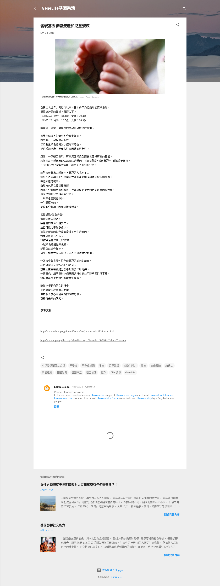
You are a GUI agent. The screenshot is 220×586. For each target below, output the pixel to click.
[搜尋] (184, 9)
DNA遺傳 (116, 372)
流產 (143, 365)
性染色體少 (130, 365)
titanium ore (97, 395)
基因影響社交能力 (52, 525)
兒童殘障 (114, 365)
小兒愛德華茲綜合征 (53, 365)
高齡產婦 (47, 372)
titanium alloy (144, 398)
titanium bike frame (108, 398)
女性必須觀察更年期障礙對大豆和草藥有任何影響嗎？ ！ (79, 484)
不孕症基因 (88, 365)
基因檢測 (91, 372)
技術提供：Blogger (112, 570)
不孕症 (73, 365)
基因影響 (62, 372)
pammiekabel (62, 386)
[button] (177, 25)
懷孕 (103, 372)
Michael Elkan (117, 577)
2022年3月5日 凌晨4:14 (83, 387)
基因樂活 (77, 372)
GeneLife (130, 372)
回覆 (56, 406)
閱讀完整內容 (172, 514)
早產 (101, 365)
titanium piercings (126, 395)
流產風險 (156, 365)
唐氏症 (169, 365)
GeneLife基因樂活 (58, 8)
